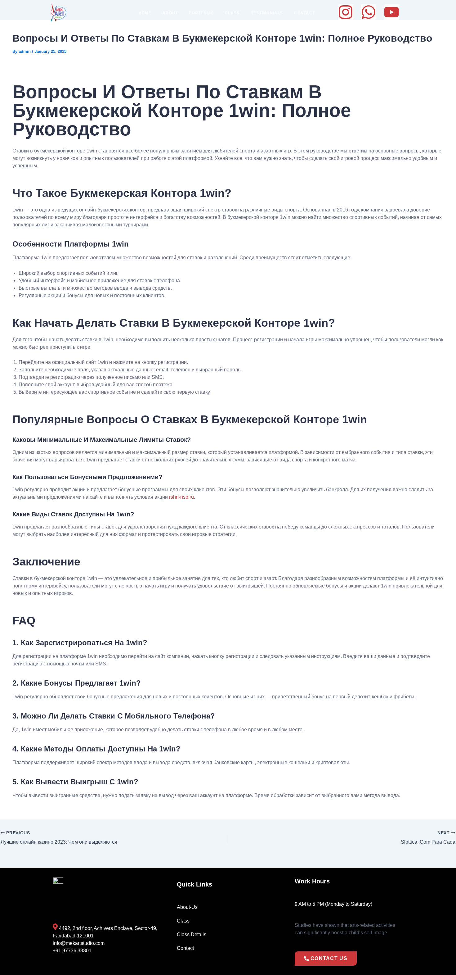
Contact (304, 13)
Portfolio (201, 13)
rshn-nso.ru (181, 497)
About (170, 13)
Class (232, 13)
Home (145, 13)
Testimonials (267, 13)
